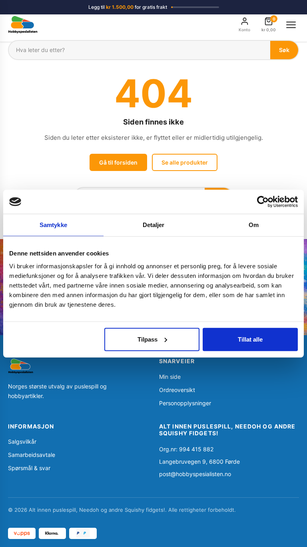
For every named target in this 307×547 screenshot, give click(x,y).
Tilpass (147, 339)
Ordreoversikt (177, 389)
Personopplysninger (185, 403)
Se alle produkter (184, 162)
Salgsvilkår (22, 441)
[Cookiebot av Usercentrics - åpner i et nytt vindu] (263, 202)
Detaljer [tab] (154, 224)
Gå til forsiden (118, 162)
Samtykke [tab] (53, 224)
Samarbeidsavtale (31, 454)
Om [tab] (254, 224)
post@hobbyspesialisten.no (195, 474)
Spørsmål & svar (29, 468)
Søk (284, 49)
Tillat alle (250, 339)
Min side (170, 376)
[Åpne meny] (291, 25)
